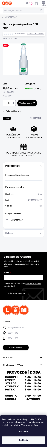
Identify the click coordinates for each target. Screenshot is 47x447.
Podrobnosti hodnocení (35, 34)
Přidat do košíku (25, 103)
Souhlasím (23, 440)
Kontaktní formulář (15, 347)
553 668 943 (13, 333)
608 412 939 (13, 338)
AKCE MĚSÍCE (17, 220)
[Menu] (43, 3)
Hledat (41, 10)
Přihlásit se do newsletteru (16, 293)
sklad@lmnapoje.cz (16, 328)
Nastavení (23, 431)
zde (36, 425)
